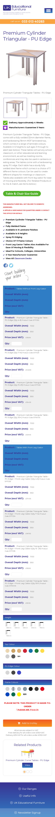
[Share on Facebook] (5, 265)
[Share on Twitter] (11, 265)
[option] (27, 70)
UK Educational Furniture (29, 802)
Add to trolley (29, 723)
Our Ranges (29, 788)
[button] (48, 10)
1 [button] (24, 772)
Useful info (29, 795)
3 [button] (31, 772)
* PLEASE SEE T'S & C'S (27, 710)
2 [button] (27, 772)
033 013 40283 (33, 21)
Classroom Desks (23, 258)
